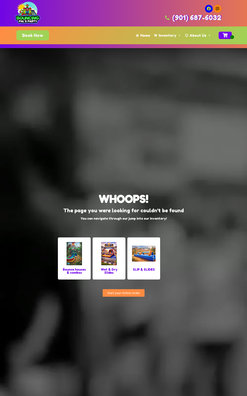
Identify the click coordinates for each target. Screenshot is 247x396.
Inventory (167, 35)
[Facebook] (209, 9)
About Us (197, 35)
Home (145, 35)
